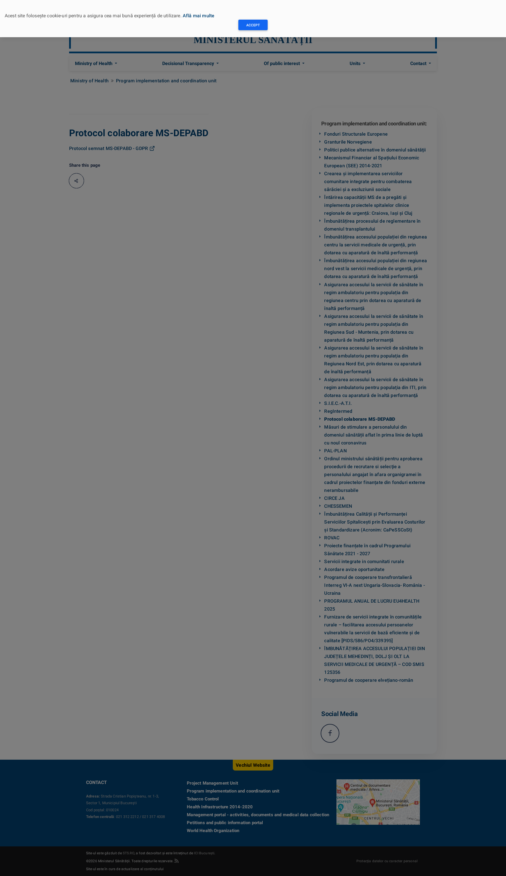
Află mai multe (198, 15)
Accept (253, 25)
